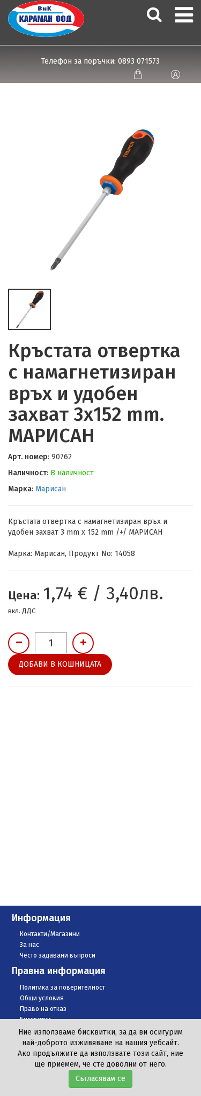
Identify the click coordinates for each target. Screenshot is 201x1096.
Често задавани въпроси (57, 955)
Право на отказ (43, 1009)
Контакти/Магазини (50, 934)
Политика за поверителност (62, 987)
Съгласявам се (100, 1078)
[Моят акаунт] (175, 74)
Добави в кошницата (60, 664)
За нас (29, 944)
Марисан (50, 488)
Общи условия (42, 998)
